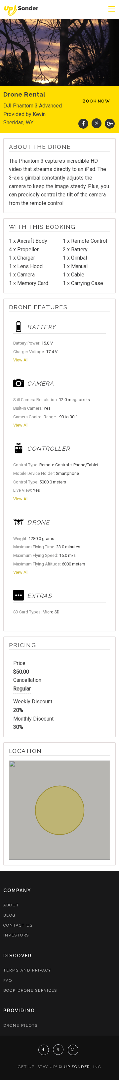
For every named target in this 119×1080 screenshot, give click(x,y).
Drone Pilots (20, 1025)
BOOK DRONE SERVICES (30, 990)
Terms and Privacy (27, 970)
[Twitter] (96, 123)
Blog (9, 915)
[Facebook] (83, 123)
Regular (22, 688)
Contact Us (18, 925)
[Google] (110, 123)
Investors (16, 935)
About (11, 905)
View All (20, 359)
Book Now (96, 101)
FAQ (7, 980)
